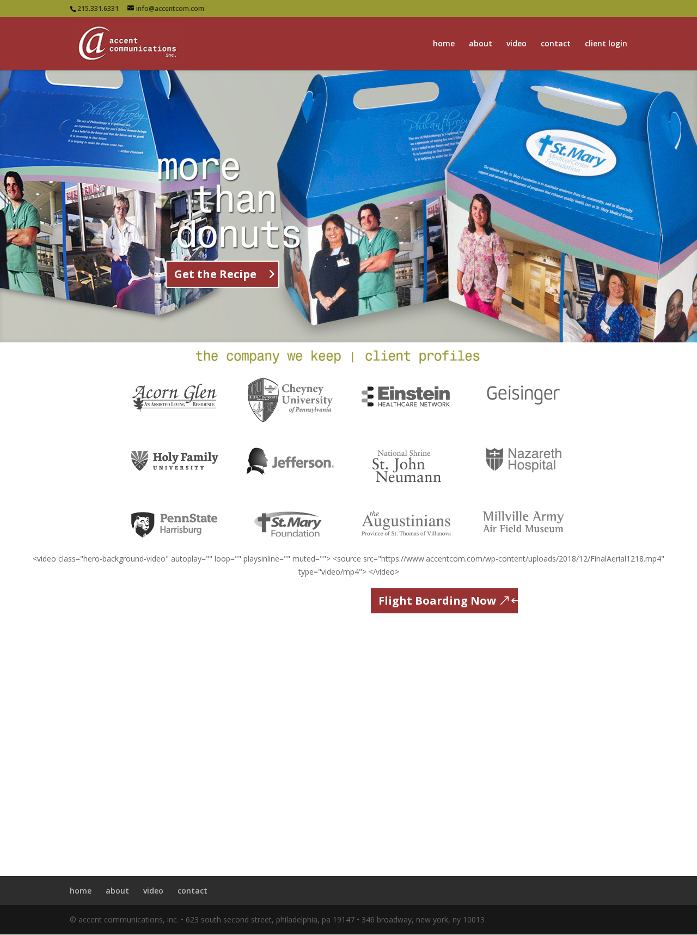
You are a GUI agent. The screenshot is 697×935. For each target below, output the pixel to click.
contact (556, 44)
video (516, 44)
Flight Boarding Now (437, 600)
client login (606, 44)
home (444, 44)
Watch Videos (218, 301)
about (480, 44)
